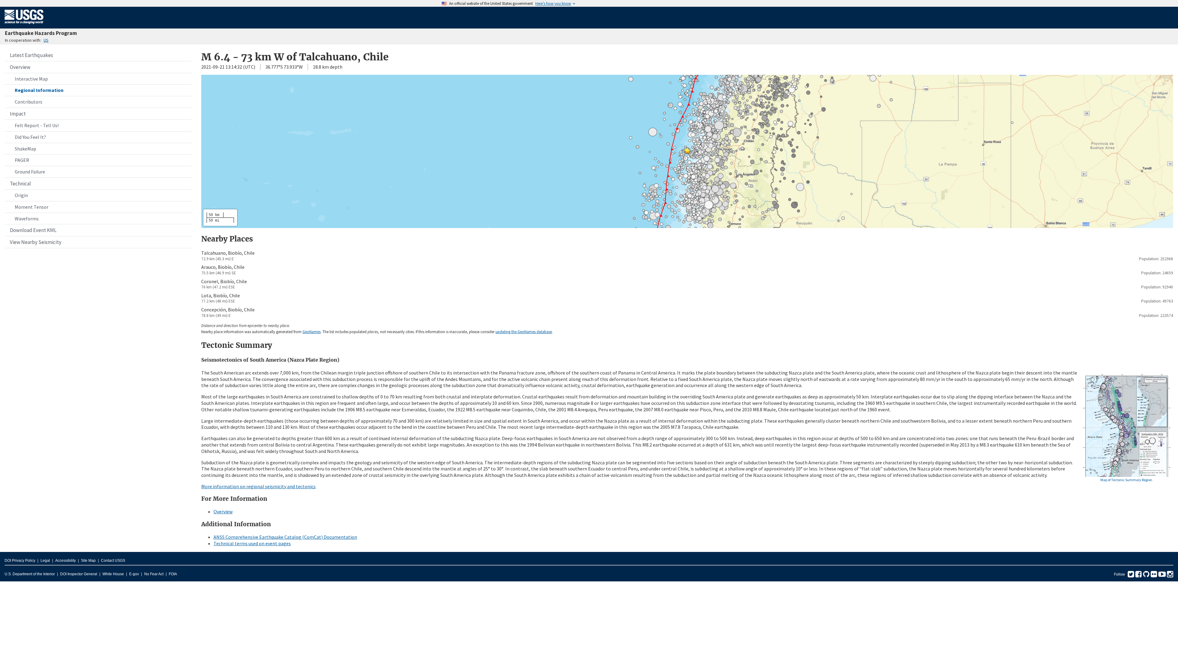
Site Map (88, 560)
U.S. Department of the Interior (30, 574)
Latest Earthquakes (31, 55)
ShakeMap (25, 149)
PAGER (22, 160)
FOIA (173, 574)
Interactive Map (31, 79)
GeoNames (311, 331)
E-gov (134, 574)
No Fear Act (154, 574)
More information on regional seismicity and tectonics (258, 486)
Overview (20, 67)
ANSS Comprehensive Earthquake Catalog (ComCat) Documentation (285, 537)
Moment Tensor (31, 207)
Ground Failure (30, 172)
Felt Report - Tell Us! (37, 125)
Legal (45, 560)
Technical (20, 183)
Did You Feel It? (30, 137)
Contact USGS (113, 560)
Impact (18, 113)
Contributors (28, 102)
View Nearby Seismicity (35, 242)
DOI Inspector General (78, 574)
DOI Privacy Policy (20, 560)
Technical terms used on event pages (252, 543)
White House (113, 574)
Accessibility (65, 560)
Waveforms (27, 218)
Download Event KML (33, 230)
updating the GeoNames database (523, 331)
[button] (687, 150)
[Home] (24, 25)
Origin (21, 195)
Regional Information (39, 90)
